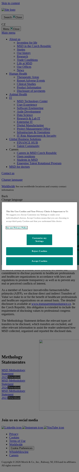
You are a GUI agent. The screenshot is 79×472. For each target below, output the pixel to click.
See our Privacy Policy (16, 228)
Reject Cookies (39, 251)
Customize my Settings (39, 239)
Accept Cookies (39, 261)
